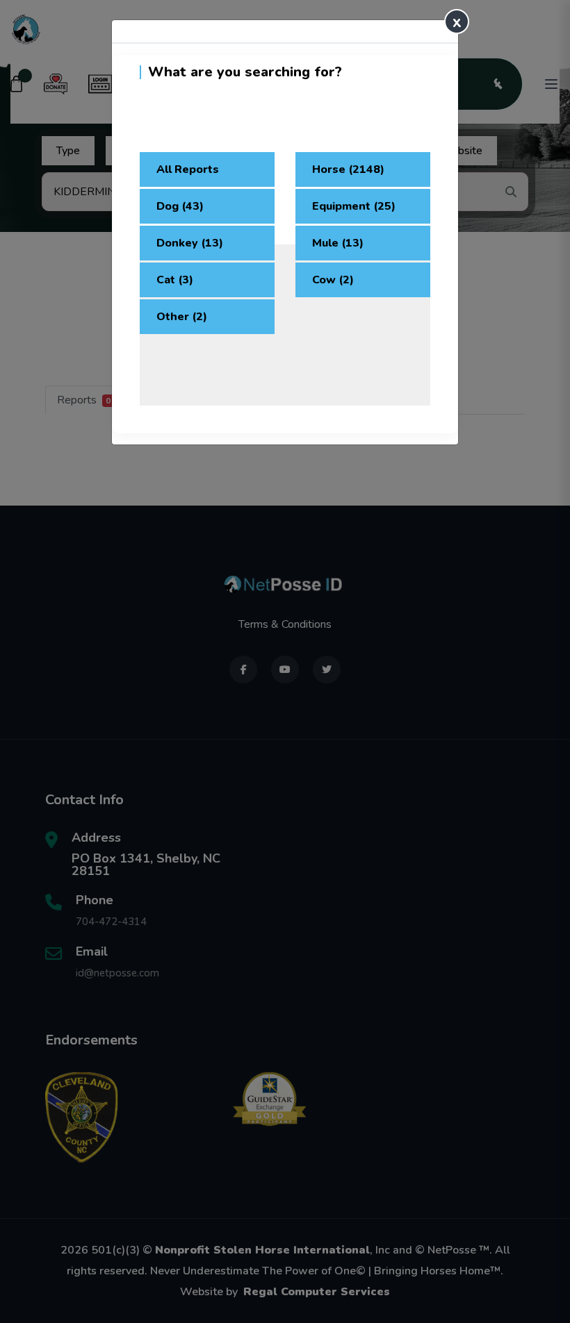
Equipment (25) (354, 206)
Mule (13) (338, 243)
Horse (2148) (348, 169)
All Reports (187, 169)
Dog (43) (180, 206)
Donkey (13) (189, 243)
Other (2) (181, 316)
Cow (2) (333, 280)
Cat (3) (174, 280)
